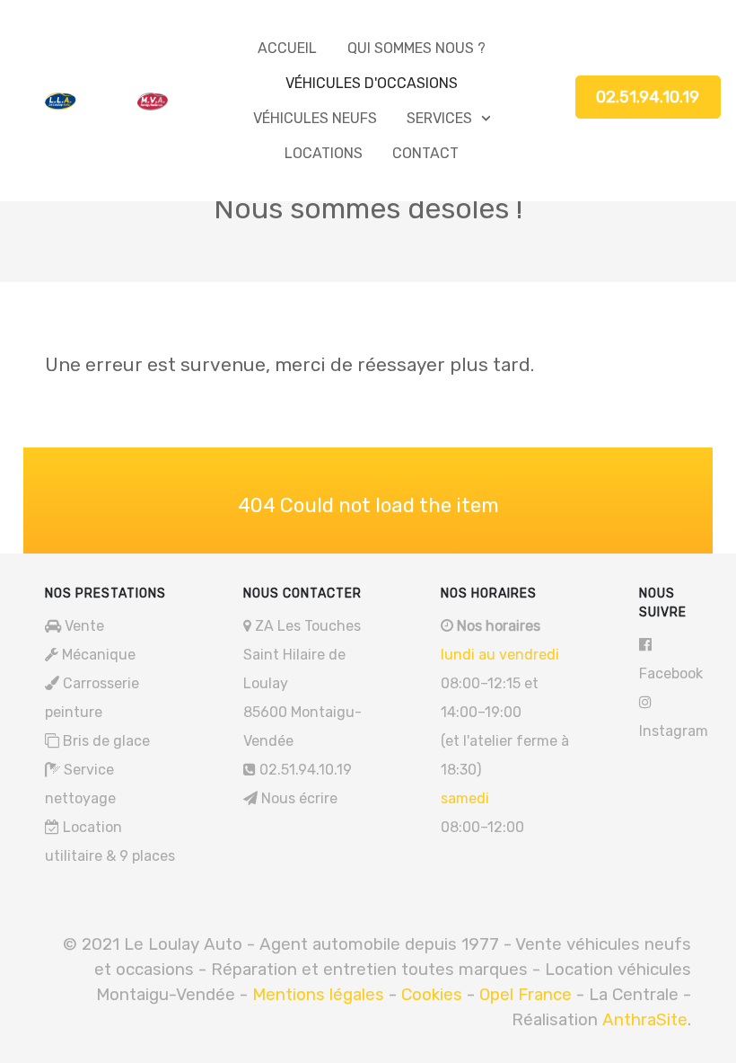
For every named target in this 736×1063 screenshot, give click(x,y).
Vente (84, 625)
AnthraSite (645, 1019)
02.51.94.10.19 (647, 97)
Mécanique (99, 654)
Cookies (431, 994)
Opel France (525, 994)
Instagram (673, 731)
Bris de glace (106, 740)
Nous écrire (299, 798)
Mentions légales (320, 994)
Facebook (671, 673)
